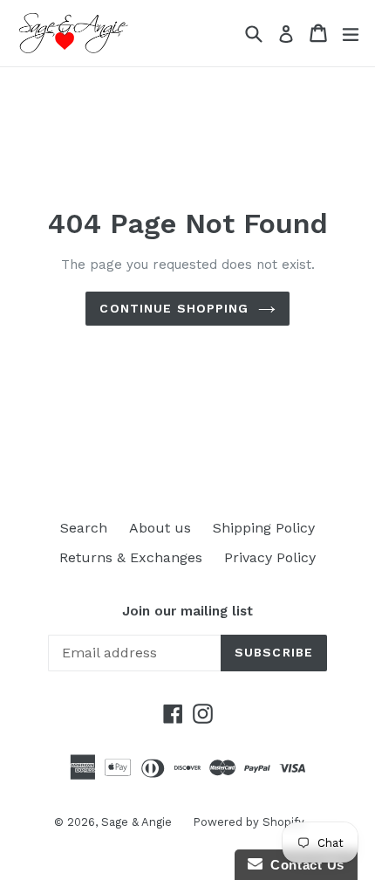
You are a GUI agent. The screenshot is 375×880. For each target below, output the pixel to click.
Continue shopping (174, 308)
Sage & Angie (138, 821)
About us (160, 527)
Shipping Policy (264, 527)
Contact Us (303, 864)
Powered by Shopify (248, 821)
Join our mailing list (187, 611)
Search (83, 527)
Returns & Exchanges (130, 557)
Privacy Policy (270, 557)
